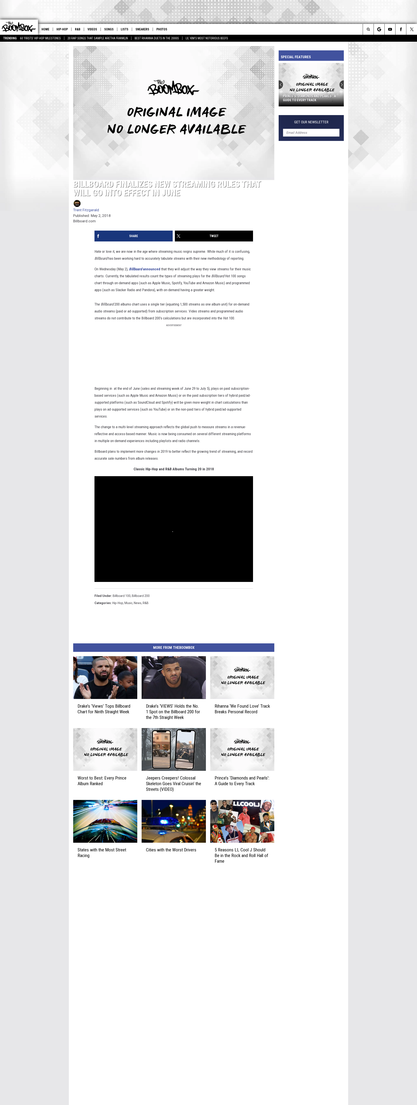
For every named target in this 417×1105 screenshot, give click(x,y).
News (137, 603)
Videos (92, 29)
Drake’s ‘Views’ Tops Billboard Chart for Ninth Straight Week (104, 709)
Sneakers (142, 29)
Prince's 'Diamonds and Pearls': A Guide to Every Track (309, 98)
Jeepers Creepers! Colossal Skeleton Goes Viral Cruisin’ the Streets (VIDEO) (173, 783)
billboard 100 (122, 596)
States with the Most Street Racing (102, 852)
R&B (77, 29)
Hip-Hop (62, 29)
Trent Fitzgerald (86, 210)
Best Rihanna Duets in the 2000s (157, 38)
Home (45, 29)
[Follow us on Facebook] (400, 29)
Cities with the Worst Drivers (171, 849)
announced (144, 269)
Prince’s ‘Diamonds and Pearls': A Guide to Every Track (242, 780)
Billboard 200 (141, 596)
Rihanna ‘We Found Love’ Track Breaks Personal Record (242, 709)
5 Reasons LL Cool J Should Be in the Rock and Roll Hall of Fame (241, 855)
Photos (161, 29)
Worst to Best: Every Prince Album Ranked (102, 780)
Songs (109, 29)
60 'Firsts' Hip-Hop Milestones (40, 38)
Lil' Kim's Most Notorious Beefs (207, 38)
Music (128, 603)
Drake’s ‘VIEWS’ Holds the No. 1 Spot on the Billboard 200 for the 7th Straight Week (173, 712)
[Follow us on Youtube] (390, 29)
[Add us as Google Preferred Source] (379, 29)
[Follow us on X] (411, 29)
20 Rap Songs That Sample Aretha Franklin (98, 38)
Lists (124, 29)
